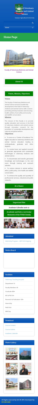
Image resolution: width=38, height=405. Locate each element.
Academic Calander (11, 333)
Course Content (10, 325)
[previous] (7, 194)
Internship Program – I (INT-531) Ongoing (18, 241)
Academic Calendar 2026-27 (19, 207)
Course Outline (10, 329)
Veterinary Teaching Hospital (14, 279)
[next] (30, 194)
